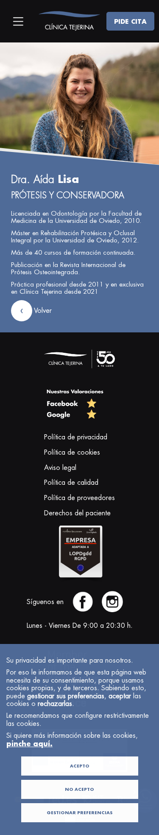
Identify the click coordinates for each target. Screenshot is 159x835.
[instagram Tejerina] (112, 610)
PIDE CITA (130, 21)
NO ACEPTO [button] (79, 789)
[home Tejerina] (69, 21)
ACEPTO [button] (79, 766)
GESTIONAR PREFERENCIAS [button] (79, 812)
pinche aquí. (29, 743)
